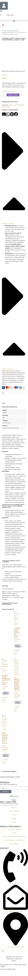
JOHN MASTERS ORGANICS (17, 694)
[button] (1, 11)
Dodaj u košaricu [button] (17, 645)
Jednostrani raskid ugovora (9, 803)
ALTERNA (17, 639)
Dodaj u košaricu (13, 95)
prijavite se (6, 805)
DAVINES (4, 74)
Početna (4, 30)
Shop (14, 822)
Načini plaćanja (14, 843)
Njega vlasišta (6, 107)
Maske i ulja (12, 105)
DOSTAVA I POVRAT (8, 223)
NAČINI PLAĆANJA (7, 369)
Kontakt (14, 818)
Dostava (14, 833)
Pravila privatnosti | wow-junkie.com (14, 840)
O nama (14, 815)
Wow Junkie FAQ (14, 811)
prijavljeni (11, 597)
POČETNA (14, 807)
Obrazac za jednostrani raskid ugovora (14, 836)
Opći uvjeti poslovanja (14, 829)
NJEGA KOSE (10, 30)
